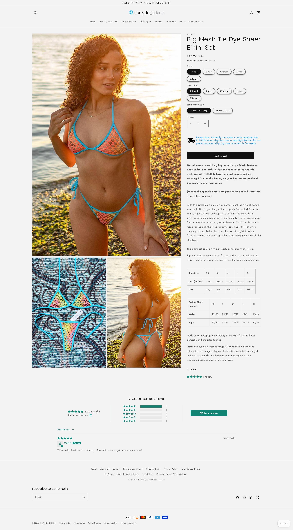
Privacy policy (79, 523)
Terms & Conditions (190, 468)
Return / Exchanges (133, 468)
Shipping (191, 60)
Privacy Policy (170, 468)
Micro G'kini (222, 110)
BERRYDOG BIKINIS (48, 523)
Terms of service (94, 523)
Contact (116, 468)
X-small (194, 71)
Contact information (128, 523)
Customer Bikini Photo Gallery (171, 474)
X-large (194, 78)
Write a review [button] (209, 413)
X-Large (194, 98)
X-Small (194, 91)
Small (209, 71)
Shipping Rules (153, 468)
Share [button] (193, 369)
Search (93, 468)
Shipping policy (110, 523)
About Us (104, 468)
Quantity (190, 117)
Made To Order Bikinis (128, 474)
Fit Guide (109, 474)
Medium (224, 71)
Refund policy (65, 523)
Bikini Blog (147, 474)
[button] (35, 12)
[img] (64, 438)
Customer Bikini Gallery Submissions (146, 479)
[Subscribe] (83, 497)
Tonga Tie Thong (199, 110)
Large (239, 71)
